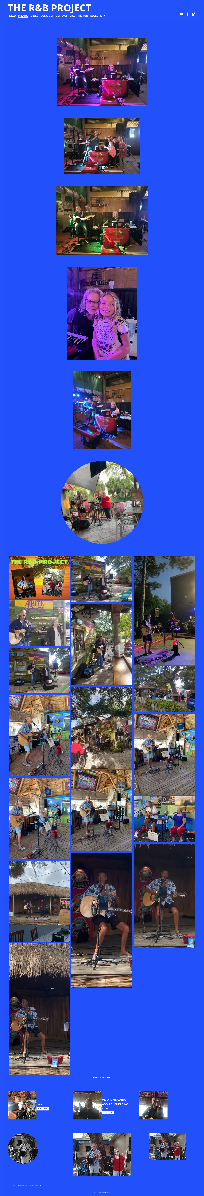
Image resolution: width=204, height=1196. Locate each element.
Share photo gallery (103, 1077)
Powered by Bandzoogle (102, 1193)
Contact (61, 15)
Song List (47, 15)
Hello (12, 15)
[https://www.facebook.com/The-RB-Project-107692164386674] (187, 14)
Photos (23, 15)
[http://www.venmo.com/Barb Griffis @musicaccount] (193, 14)
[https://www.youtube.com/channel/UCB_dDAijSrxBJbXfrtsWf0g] (181, 14)
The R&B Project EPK (91, 15)
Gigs (72, 15)
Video (34, 15)
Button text (42, 1109)
